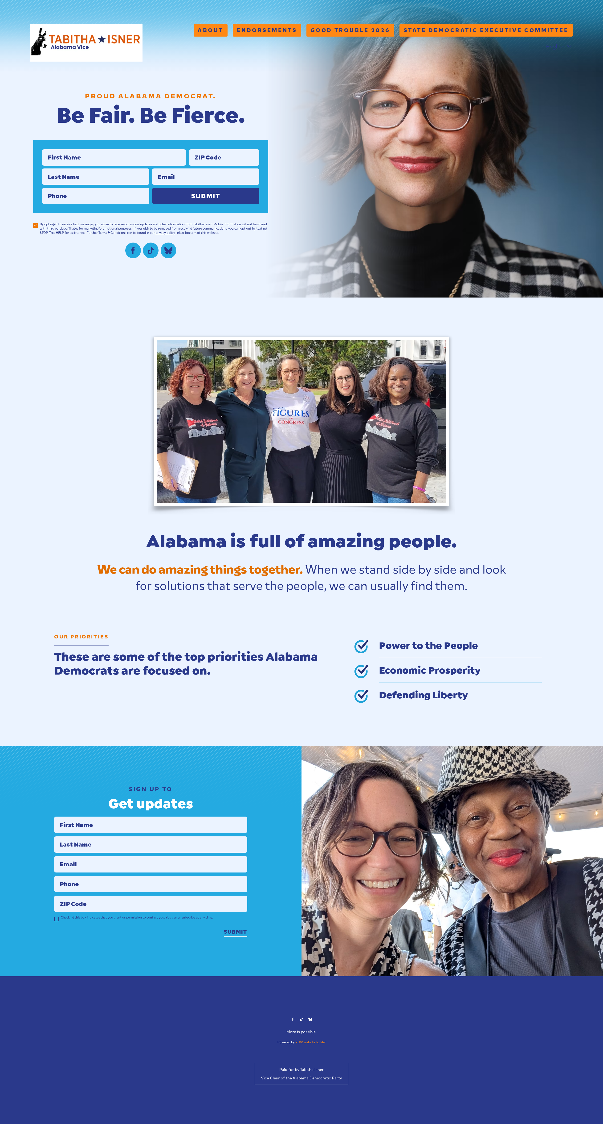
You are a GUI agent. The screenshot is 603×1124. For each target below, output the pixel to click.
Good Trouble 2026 (350, 30)
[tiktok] (151, 250)
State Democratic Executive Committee (486, 30)
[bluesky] (168, 250)
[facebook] (133, 250)
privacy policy (165, 233)
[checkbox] (35, 225)
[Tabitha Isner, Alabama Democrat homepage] (86, 43)
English (555, 46)
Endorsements (267, 30)
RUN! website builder (310, 1042)
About (210, 30)
